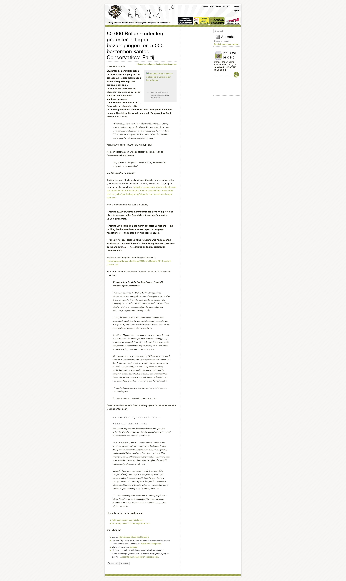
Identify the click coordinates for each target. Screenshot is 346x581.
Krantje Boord (121, 22)
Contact (236, 7)
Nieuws (140, 64)
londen (159, 64)
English (236, 11)
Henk (123, 66)
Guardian (134, 546)
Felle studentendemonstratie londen (127, 519)
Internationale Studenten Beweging (134, 536)
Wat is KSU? (215, 7)
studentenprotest (169, 64)
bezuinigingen (150, 64)
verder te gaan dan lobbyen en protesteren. (140, 556)
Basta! (131, 22)
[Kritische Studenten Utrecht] (115, 12)
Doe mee (226, 7)
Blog (111, 22)
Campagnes (141, 22)
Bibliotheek (163, 22)
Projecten (152, 22)
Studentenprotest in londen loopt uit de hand (131, 523)
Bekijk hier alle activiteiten (226, 44)
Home (205, 7)
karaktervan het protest (151, 543)
